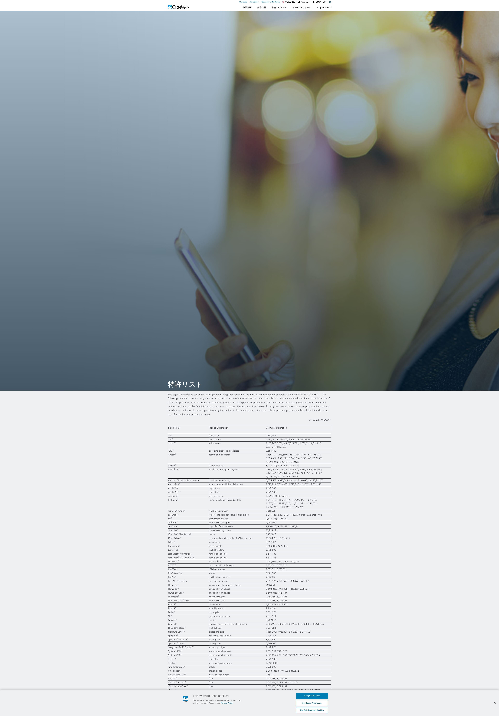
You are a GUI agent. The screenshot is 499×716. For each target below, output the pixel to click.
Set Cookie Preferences (311, 703)
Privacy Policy (227, 703)
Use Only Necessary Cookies (312, 710)
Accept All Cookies (312, 696)
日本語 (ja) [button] (320, 2)
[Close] (495, 703)
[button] (296, 2)
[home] (178, 7)
